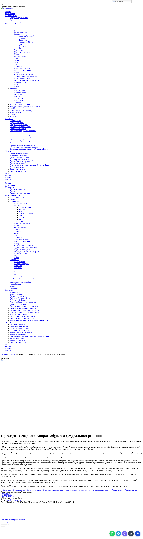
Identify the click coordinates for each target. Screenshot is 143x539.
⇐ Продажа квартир (33, 490)
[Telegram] (118, 533)
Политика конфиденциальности (13, 520)
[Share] (4, 524)
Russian (119, 1)
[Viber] (124, 533)
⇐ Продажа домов (18, 490)
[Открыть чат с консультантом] (137, 533)
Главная (4, 354)
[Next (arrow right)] (4, 526)
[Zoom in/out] (8, 524)
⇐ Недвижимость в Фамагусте (75, 490)
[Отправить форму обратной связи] (131, 533)
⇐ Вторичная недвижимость (98, 490)
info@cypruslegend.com (15, 500)
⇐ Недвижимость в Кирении (52, 490)
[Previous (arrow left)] (2, 526)
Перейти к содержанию (10, 2)
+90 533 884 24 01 (7, 494)
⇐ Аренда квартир (130, 490)
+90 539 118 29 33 (7, 496)
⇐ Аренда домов (116, 490)
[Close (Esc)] (2, 524)
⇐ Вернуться (6, 490)
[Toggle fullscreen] (6, 524)
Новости (12, 354)
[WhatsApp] (112, 533)
